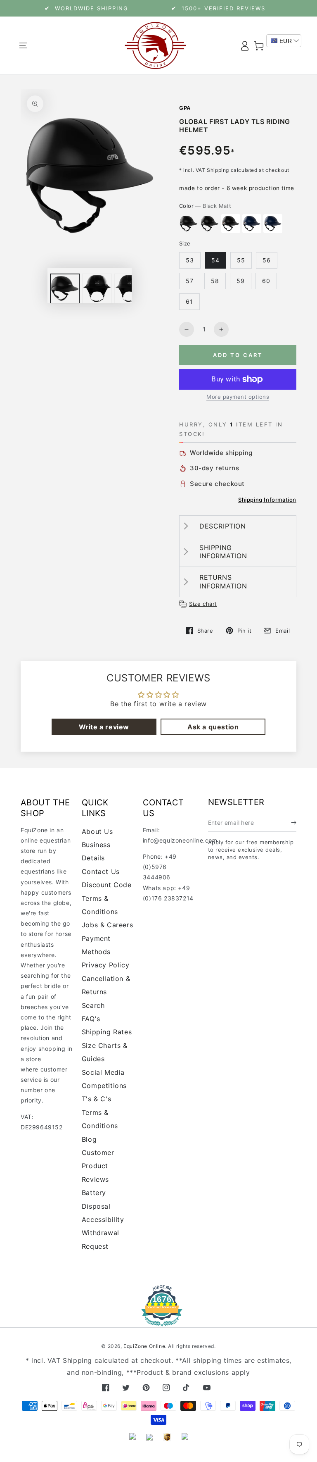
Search (93, 1005)
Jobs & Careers (107, 925)
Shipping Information (267, 499)
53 (190, 260)
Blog (89, 1139)
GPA (185, 108)
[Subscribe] (293, 823)
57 (190, 280)
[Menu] (23, 45)
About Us (97, 831)
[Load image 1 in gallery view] (65, 289)
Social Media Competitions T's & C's (104, 1085)
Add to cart (238, 355)
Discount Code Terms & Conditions (107, 898)
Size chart (203, 603)
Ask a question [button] (213, 727)
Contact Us (101, 871)
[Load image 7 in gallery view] (129, 289)
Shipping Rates (107, 1032)
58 (215, 280)
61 (189, 301)
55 (241, 260)
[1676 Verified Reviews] (158, 1320)
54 (215, 260)
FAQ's (91, 1018)
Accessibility (103, 1219)
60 (266, 280)
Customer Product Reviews (98, 1165)
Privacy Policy (105, 965)
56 (267, 260)
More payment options (237, 396)
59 (241, 280)
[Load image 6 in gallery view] (97, 289)
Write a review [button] (104, 727)
